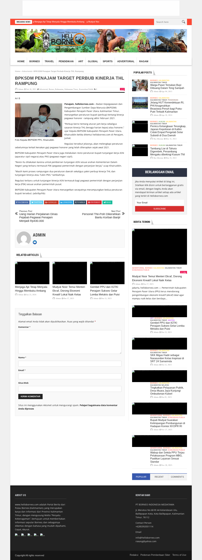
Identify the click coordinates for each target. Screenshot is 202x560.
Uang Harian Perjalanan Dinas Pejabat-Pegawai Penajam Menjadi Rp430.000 (38, 216)
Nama (22, 357)
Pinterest (95, 202)
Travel (49, 61)
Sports (108, 61)
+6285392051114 (144, 526)
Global (93, 61)
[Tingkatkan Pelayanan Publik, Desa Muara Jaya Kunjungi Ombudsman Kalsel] (159, 376)
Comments (177, 477)
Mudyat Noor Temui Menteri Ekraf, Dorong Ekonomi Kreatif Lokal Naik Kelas (69, 290)
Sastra (171, 320)
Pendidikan (66, 61)
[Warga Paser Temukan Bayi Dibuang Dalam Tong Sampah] (140, 85)
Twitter (38, 202)
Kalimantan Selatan (159, 385)
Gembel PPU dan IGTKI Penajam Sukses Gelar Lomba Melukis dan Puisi (105, 290)
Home (21, 61)
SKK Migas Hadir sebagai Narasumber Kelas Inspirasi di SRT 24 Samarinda (167, 358)
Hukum (162, 122)
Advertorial (125, 61)
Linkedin (67, 202)
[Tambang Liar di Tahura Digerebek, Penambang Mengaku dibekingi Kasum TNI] (140, 150)
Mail (108, 202)
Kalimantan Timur (71, 89)
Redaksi (134, 555)
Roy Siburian (158, 139)
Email (22, 370)
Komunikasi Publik (86, 89)
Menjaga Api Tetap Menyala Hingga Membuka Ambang (59, 22)
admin (20, 89)
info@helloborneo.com (148, 537)
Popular (141, 477)
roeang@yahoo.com (146, 541)
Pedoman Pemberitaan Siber (155, 555)
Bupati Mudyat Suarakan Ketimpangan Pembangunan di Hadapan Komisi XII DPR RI (167, 423)
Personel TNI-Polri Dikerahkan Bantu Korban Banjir (101, 214)
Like (184, 272)
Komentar (24, 327)
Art (80, 61)
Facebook (23, 202)
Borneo (34, 61)
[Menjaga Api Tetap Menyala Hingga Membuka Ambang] (32, 273)
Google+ (52, 202)
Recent (159, 477)
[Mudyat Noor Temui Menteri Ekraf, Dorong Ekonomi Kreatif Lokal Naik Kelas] (70, 273)
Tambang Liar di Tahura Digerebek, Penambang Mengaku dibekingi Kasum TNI (167, 151)
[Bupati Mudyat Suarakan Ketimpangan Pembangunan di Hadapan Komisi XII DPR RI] (159, 408)
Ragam (143, 61)
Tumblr (81, 202)
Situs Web (23, 382)
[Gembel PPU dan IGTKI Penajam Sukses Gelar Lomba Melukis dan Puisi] (107, 273)
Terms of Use (179, 555)
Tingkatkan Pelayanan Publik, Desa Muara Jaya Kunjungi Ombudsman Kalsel (167, 390)
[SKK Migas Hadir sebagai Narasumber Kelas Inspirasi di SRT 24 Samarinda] (159, 344)
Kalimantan (59, 89)
